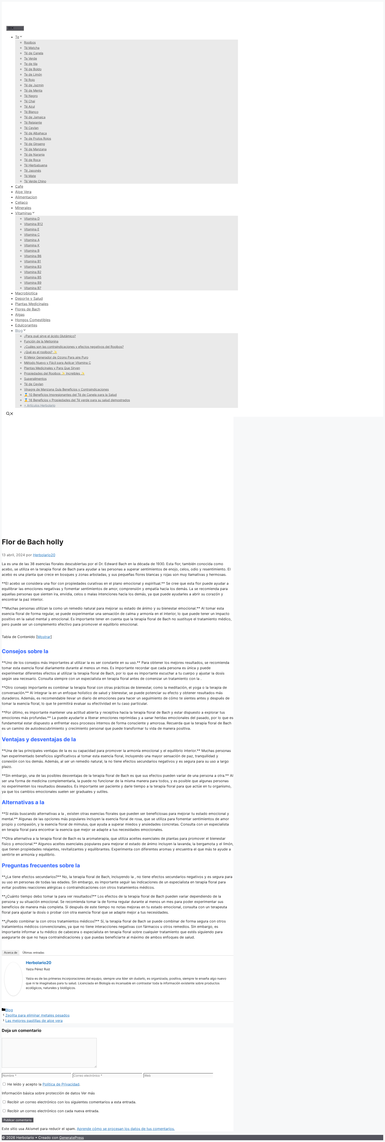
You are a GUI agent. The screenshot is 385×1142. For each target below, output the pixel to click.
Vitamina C (32, 234)
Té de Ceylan (33, 384)
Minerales (23, 207)
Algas (20, 314)
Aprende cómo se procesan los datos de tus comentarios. (126, 1128)
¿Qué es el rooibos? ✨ (40, 352)
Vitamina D (32, 218)
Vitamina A (31, 240)
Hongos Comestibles (32, 320)
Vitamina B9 (32, 282)
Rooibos (30, 42)
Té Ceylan (31, 128)
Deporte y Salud (29, 298)
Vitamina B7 (32, 288)
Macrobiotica (26, 293)
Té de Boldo (32, 69)
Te (17, 37)
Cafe (19, 186)
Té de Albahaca (35, 133)
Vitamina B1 (32, 261)
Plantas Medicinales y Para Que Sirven (52, 368)
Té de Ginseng (34, 144)
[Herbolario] (35, 22)
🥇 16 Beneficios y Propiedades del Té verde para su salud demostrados (77, 400)
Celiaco (21, 202)
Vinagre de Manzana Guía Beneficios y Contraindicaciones (66, 389)
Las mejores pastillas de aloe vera (34, 1020)
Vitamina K (31, 245)
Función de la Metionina (41, 341)
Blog (19, 330)
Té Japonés (32, 170)
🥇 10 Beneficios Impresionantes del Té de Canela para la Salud (70, 395)
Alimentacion (26, 197)
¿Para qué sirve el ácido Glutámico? (50, 336)
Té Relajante (33, 122)
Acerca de (10, 952)
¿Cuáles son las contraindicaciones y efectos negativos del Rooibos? (74, 346)
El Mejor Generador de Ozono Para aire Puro (56, 357)
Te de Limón (33, 74)
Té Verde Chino (35, 181)
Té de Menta (33, 90)
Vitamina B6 (32, 256)
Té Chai (29, 101)
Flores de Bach (27, 309)
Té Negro (31, 96)
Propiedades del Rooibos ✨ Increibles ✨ (54, 373)
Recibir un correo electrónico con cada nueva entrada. (53, 1111)
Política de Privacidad (61, 1084)
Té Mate (30, 176)
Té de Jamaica (34, 117)
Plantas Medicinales (31, 304)
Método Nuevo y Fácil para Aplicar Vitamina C (57, 363)
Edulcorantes (26, 325)
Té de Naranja (34, 154)
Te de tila (30, 64)
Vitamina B (31, 250)
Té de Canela (33, 53)
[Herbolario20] (13, 994)
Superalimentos (35, 379)
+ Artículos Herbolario (39, 405)
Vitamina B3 (32, 266)
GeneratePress (71, 1137)
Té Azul (29, 106)
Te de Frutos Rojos (37, 138)
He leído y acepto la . (43, 1084)
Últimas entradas (33, 952)
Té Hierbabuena (35, 165)
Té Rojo (29, 80)
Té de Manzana (35, 149)
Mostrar (44, 636)
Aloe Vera (23, 191)
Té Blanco (31, 112)
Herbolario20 (38, 962)
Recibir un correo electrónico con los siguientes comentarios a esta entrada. (71, 1102)
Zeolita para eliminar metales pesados (37, 1015)
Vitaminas (23, 213)
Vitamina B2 (32, 272)
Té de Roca (32, 160)
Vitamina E (31, 229)
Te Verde (30, 58)
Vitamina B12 (33, 224)
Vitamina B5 (32, 277)
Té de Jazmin (34, 85)
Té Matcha (31, 48)
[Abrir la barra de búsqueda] (9, 414)
